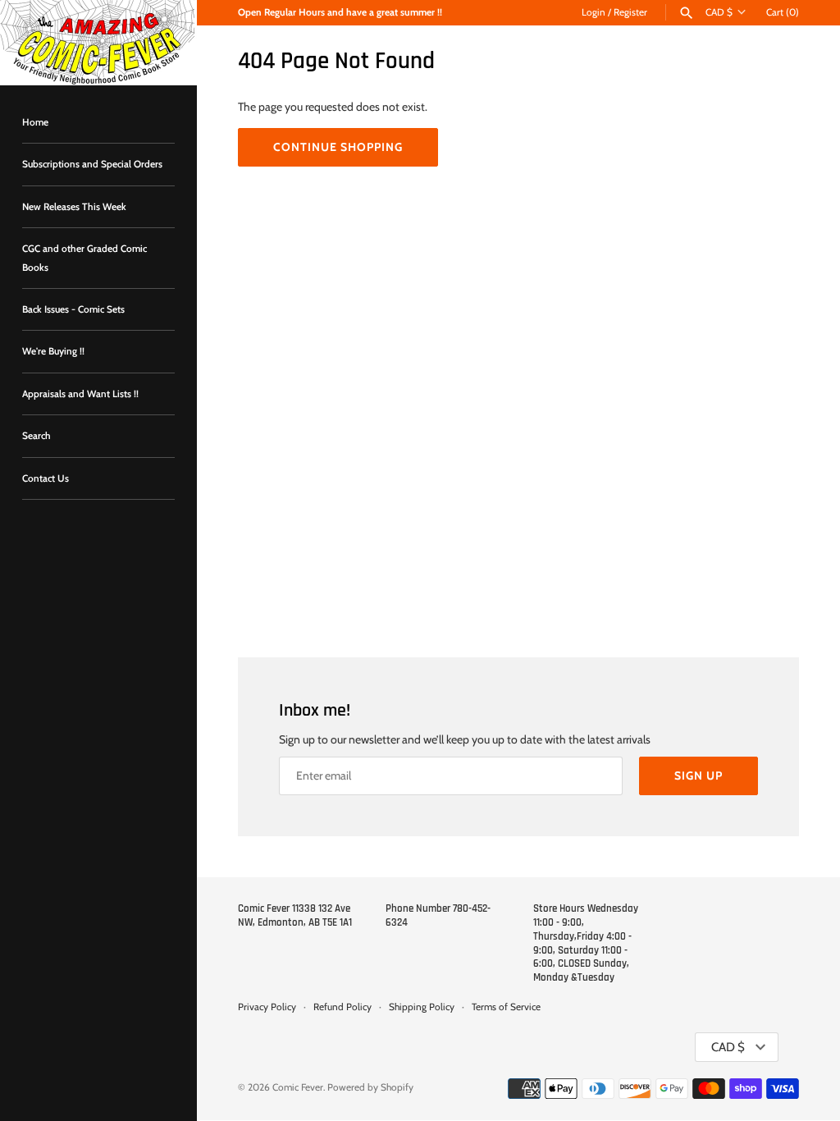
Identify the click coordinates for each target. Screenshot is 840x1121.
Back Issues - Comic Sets (73, 309)
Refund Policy (342, 1007)
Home (35, 122)
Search (36, 436)
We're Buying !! (53, 351)
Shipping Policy (421, 1007)
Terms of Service (506, 1007)
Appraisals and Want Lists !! (80, 394)
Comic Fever (297, 1087)
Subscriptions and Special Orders (92, 164)
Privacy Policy (267, 1007)
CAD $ (719, 12)
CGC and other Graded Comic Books (84, 257)
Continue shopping (338, 147)
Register (630, 12)
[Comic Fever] (98, 42)
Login (593, 12)
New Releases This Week (74, 207)
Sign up (698, 775)
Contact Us (45, 478)
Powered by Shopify (370, 1087)
